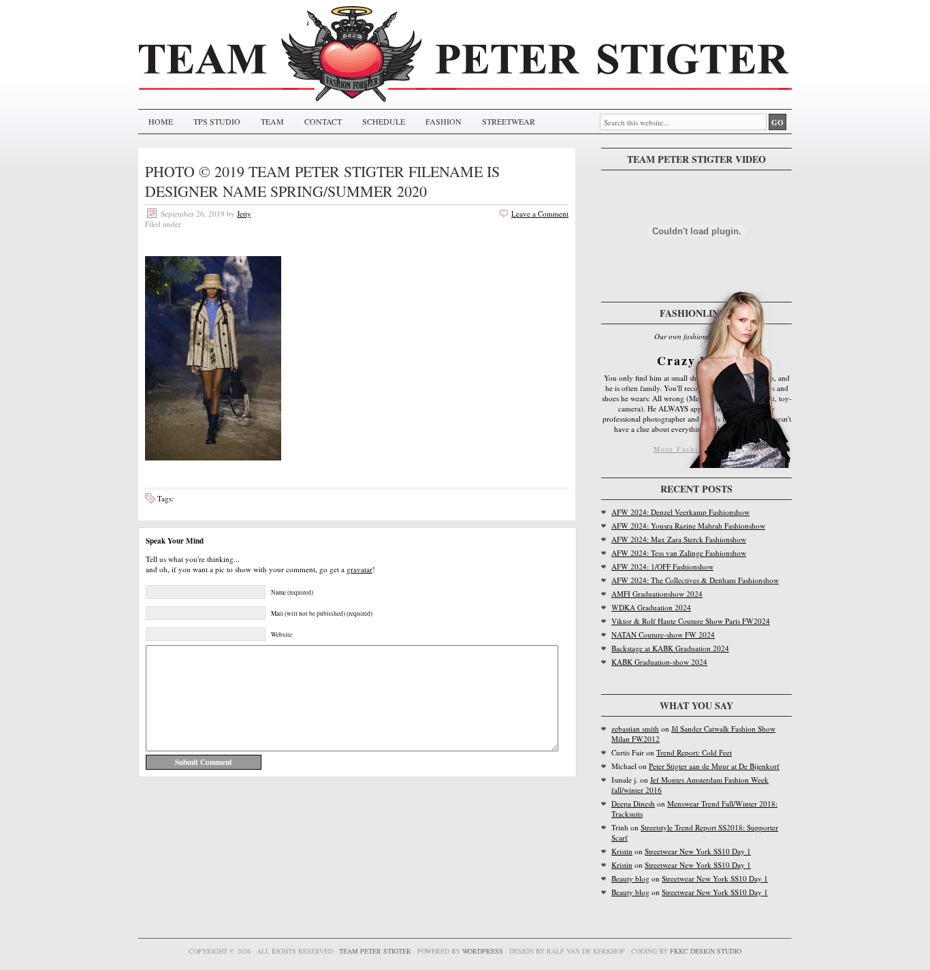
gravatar (359, 569)
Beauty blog (630, 878)
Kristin (621, 851)
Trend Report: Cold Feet (694, 752)
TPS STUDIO (216, 121)
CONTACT (323, 121)
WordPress (482, 951)
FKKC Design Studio (705, 951)
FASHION (444, 121)
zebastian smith (635, 728)
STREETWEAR (508, 121)
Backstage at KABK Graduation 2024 (670, 648)
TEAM (272, 121)
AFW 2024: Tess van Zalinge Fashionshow (678, 553)
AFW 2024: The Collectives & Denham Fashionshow (695, 580)
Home (160, 121)
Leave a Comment (539, 213)
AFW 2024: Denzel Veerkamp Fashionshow (680, 512)
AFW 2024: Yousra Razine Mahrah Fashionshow (688, 525)
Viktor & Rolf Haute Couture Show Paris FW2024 (690, 621)
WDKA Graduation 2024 (651, 607)
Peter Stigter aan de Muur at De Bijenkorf (714, 766)
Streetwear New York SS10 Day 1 (698, 851)
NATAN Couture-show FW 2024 (663, 634)
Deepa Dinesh (633, 803)
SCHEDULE (383, 121)
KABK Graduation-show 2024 (659, 662)
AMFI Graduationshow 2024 (657, 594)
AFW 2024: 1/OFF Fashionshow (662, 566)
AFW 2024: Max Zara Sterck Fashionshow (678, 539)
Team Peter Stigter (375, 951)
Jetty (244, 213)
